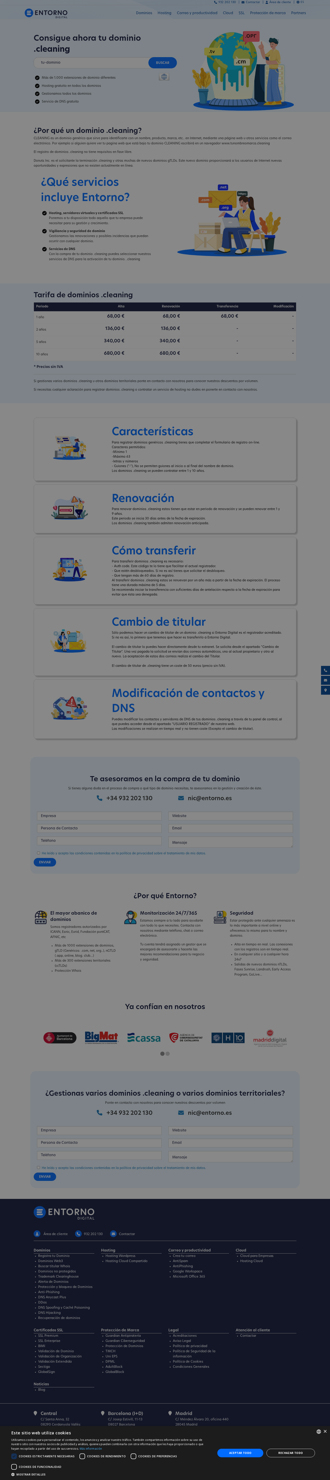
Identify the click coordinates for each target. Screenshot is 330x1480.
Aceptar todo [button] (240, 1453)
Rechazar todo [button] (290, 1453)
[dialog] (165, 1453)
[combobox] (319, 1431)
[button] (110, 1474)
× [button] (325, 1431)
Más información (91, 1449)
